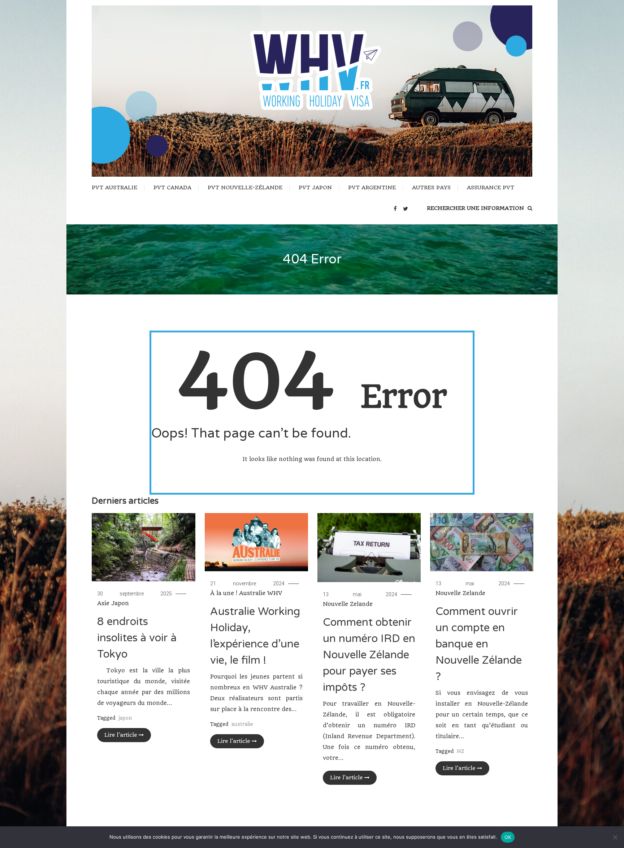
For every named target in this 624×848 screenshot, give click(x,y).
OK (507, 837)
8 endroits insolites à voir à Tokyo (137, 638)
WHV (274, 593)
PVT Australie (114, 187)
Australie (252, 593)
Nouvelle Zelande (348, 604)
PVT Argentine (372, 187)
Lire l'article (120, 735)
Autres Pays (431, 187)
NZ (460, 751)
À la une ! (223, 593)
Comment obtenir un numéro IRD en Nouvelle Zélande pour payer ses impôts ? (369, 655)
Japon (120, 603)
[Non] (615, 837)
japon (125, 718)
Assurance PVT (490, 187)
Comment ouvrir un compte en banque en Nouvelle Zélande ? (479, 644)
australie (242, 724)
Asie (103, 603)
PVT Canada (172, 187)
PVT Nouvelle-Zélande (245, 187)
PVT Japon (315, 187)
